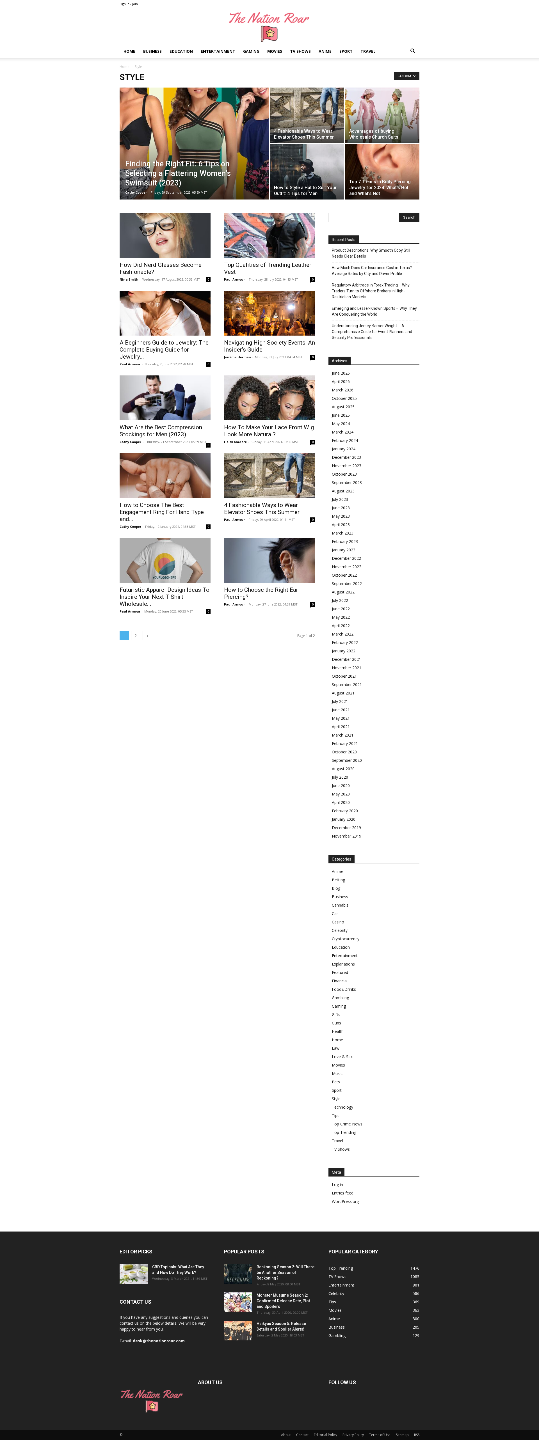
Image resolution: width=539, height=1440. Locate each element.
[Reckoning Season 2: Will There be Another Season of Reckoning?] (238, 1274)
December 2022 (346, 558)
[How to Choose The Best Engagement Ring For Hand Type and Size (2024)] (165, 475)
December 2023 (346, 457)
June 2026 (341, 373)
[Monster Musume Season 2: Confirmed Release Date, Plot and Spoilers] (238, 1302)
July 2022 (340, 600)
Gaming (251, 51)
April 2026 (341, 381)
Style (336, 1098)
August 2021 (343, 693)
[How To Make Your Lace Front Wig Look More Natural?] (269, 397)
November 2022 (346, 566)
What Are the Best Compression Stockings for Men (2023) (161, 431)
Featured (340, 972)
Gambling (340, 997)
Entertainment (218, 51)
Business (152, 51)
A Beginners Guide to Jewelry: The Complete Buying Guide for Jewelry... (164, 349)
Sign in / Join (129, 4)
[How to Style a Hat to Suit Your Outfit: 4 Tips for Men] (307, 172)
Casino (338, 922)
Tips (335, 1115)
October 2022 (344, 575)
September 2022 (347, 583)
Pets (336, 1081)
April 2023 (341, 524)
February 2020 (345, 810)
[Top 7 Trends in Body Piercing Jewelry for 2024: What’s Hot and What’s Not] (382, 172)
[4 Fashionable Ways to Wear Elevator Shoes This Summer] (307, 115)
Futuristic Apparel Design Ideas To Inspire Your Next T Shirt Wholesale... (164, 596)
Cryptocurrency (345, 938)
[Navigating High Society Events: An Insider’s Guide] (269, 313)
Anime (325, 51)
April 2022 (341, 625)
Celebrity (340, 930)
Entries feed (342, 1193)
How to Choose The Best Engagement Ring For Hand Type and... (162, 512)
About (286, 1434)
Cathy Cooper (136, 192)
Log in (337, 1184)
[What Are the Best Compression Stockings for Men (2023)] (165, 397)
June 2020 (341, 785)
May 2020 (341, 794)
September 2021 (347, 684)
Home (129, 51)
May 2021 (341, 718)
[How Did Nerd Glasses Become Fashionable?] (165, 235)
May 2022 (341, 617)
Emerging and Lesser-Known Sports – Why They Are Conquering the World (374, 311)
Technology (342, 1107)
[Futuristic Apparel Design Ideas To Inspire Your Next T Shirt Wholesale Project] (165, 560)
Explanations (343, 964)
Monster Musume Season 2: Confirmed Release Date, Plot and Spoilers (283, 1301)
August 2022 (343, 592)
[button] (412, 51)
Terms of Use (379, 1434)
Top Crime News (347, 1124)
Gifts (336, 1014)
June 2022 (341, 608)
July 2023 (340, 499)
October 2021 (344, 676)
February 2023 (345, 541)
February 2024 (345, 440)
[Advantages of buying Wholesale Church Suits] (382, 115)
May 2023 (341, 516)
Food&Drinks (344, 989)
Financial (340, 980)
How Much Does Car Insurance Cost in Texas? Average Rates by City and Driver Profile (372, 270)
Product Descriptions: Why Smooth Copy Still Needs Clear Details (371, 253)
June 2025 (341, 415)
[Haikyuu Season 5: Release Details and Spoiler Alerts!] (238, 1330)
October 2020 (344, 752)
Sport (346, 51)
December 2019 (346, 827)
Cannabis (340, 905)
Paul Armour (234, 279)
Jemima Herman (237, 357)
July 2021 (340, 701)
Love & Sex (342, 1056)
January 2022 (343, 650)
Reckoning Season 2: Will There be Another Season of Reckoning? (285, 1272)
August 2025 (343, 406)
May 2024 (341, 423)
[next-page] (147, 635)
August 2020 (343, 768)
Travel (368, 51)
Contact (302, 1434)
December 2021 (346, 659)
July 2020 (340, 777)
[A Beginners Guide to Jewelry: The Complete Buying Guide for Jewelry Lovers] (165, 313)
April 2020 (341, 802)
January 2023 (343, 549)
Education (181, 51)
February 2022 (345, 642)
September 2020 (347, 760)
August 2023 (343, 491)
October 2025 (344, 398)
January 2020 (343, 819)
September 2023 (347, 482)
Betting (338, 879)
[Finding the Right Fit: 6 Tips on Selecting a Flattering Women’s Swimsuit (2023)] (194, 152)
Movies (274, 51)
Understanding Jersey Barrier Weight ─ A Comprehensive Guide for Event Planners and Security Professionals (372, 332)
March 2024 (342, 432)
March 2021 (342, 735)
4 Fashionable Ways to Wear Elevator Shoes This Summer (262, 508)
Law (335, 1048)
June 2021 (341, 709)
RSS (416, 1434)
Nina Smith (129, 279)
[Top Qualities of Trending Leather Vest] (269, 235)
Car (335, 913)
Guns (336, 1023)
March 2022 (342, 634)
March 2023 (342, 533)
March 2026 (342, 390)
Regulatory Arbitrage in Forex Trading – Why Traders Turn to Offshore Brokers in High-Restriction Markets (371, 291)
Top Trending (344, 1132)
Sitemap (402, 1434)
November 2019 (346, 836)
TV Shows (300, 51)
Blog (336, 888)
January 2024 (343, 448)
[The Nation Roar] (269, 26)
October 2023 (344, 474)
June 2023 (341, 507)
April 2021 (341, 726)
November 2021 (346, 667)
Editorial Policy (325, 1434)
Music (337, 1073)
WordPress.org (345, 1201)
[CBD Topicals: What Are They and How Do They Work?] (134, 1274)
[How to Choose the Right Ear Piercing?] (269, 560)
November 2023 (346, 465)
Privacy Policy (353, 1434)
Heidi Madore (235, 442)
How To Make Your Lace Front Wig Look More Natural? (269, 431)
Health (338, 1031)
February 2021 (345, 743)
